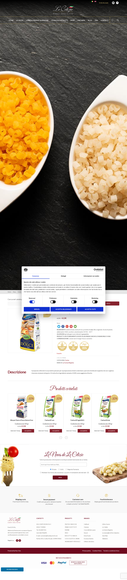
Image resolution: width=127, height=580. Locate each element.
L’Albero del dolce (89, 541)
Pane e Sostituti (71, 527)
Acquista (28, 431)
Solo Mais (105, 536)
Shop (73, 20)
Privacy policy (86, 551)
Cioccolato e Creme (72, 538)
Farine (67, 360)
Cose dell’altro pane (89, 530)
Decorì (86, 533)
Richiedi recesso (12, 569)
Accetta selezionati (63, 309)
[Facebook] (117, 2)
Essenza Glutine (88, 538)
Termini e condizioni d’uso (111, 551)
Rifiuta (37, 309)
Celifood (86, 524)
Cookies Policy (97, 551)
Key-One (18, 551)
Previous (60, 437)
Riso (66, 533)
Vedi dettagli (15, 431)
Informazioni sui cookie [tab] (91, 276)
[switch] (53, 301)
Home (11, 20)
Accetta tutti (90, 309)
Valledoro (105, 538)
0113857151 (42, 530)
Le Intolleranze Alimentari (37, 20)
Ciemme (86, 527)
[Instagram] (113, 2)
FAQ (96, 20)
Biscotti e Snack (71, 536)
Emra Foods (87, 536)
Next (66, 437)
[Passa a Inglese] (95, 1)
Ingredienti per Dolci (72, 541)
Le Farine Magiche (68, 363)
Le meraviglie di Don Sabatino (110, 533)
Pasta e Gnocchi (71, 524)
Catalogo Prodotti (59, 20)
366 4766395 (43, 533)
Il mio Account (103, 3)
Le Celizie (19, 20)
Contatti (104, 20)
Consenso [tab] (35, 276)
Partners (81, 20)
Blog (90, 20)
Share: (58, 323)
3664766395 (85, 504)
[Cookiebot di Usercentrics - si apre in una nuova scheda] (95, 270)
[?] (88, 472)
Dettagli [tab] (63, 276)
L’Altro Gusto (106, 524)
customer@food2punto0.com (49, 536)
